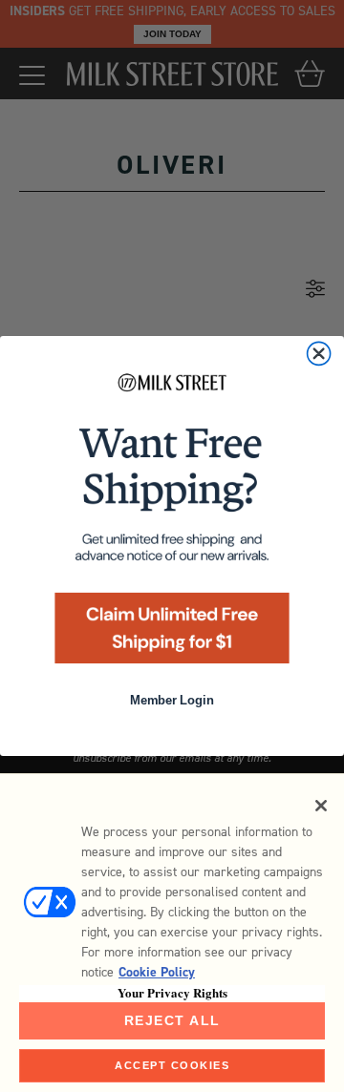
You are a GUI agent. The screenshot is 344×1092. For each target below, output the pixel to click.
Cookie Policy (156, 972)
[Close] (321, 806)
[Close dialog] (319, 353)
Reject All (172, 1020)
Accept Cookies (172, 1065)
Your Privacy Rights (172, 992)
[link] (172, 523)
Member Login (171, 700)
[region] (172, 932)
